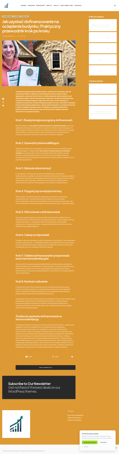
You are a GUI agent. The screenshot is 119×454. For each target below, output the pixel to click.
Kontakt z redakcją (75, 420)
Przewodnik (24, 16)
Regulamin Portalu (74, 417)
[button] (115, 5)
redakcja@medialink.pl (39, 451)
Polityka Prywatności (76, 415)
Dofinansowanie (7, 16)
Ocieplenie (17, 16)
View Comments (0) (45, 367)
